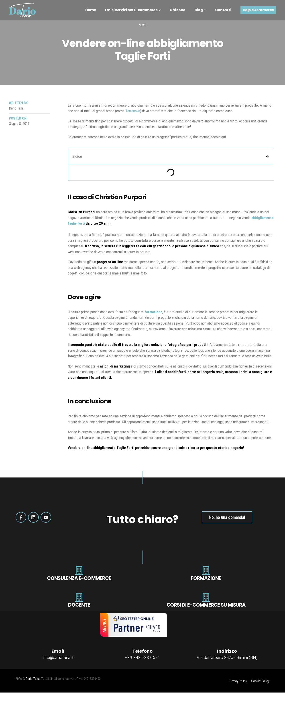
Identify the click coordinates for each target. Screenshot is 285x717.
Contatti (223, 9)
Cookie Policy (260, 681)
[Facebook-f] (21, 517)
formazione (153, 312)
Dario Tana (33, 679)
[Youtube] (46, 517)
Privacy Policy (238, 681)
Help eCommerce (258, 9)
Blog (199, 9)
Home (90, 9)
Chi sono (177, 9)
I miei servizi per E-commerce (131, 9)
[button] (267, 156)
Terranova (132, 111)
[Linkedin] (33, 517)
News (143, 25)
